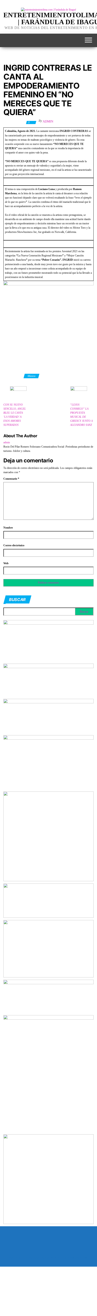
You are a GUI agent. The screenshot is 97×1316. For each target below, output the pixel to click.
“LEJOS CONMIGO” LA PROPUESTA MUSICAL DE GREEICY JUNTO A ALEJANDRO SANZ (81, 414)
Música (31, 376)
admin (48, 121)
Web (6, 563)
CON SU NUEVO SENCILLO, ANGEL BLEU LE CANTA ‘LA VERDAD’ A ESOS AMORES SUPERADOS (14, 414)
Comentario (11, 478)
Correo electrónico (13, 545)
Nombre (8, 527)
